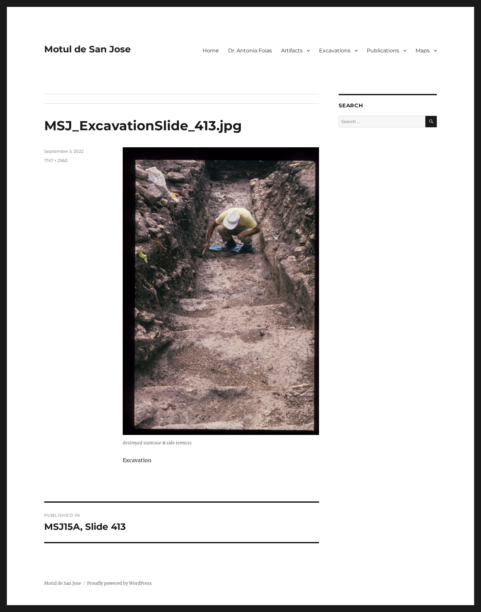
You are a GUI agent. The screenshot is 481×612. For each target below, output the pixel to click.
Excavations (334, 50)
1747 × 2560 (56, 160)
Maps (423, 50)
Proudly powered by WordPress (119, 583)
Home (211, 50)
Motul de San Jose (87, 49)
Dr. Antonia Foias (250, 50)
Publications (383, 50)
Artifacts (292, 50)
